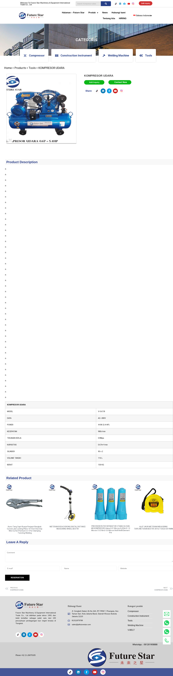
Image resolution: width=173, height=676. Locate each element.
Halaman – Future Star (73, 12)
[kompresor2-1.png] (41, 109)
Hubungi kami (119, 12)
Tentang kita (109, 18)
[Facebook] (124, 4)
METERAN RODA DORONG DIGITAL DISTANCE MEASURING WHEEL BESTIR (68, 528)
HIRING (122, 18)
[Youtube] (129, 4)
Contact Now (120, 82)
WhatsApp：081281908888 (144, 644)
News (105, 12)
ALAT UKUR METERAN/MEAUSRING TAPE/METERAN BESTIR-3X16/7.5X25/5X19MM (153, 528)
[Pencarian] (106, 3)
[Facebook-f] (109, 90)
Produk (92, 12)
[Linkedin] (120, 4)
